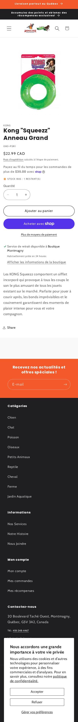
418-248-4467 (21, 630)
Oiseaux (14, 447)
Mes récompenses (21, 591)
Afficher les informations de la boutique (36, 262)
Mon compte (17, 571)
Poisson (13, 437)
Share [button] (11, 327)
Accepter (37, 692)
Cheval (12, 477)
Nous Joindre (17, 544)
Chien (12, 417)
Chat (11, 427)
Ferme (12, 486)
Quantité (9, 186)
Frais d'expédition (13, 159)
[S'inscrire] (65, 384)
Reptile (13, 467)
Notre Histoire (18, 534)
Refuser (37, 702)
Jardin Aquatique (20, 496)
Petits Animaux (19, 457)
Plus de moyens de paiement (39, 234)
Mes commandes (20, 581)
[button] (9, 28)
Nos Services (17, 524)
